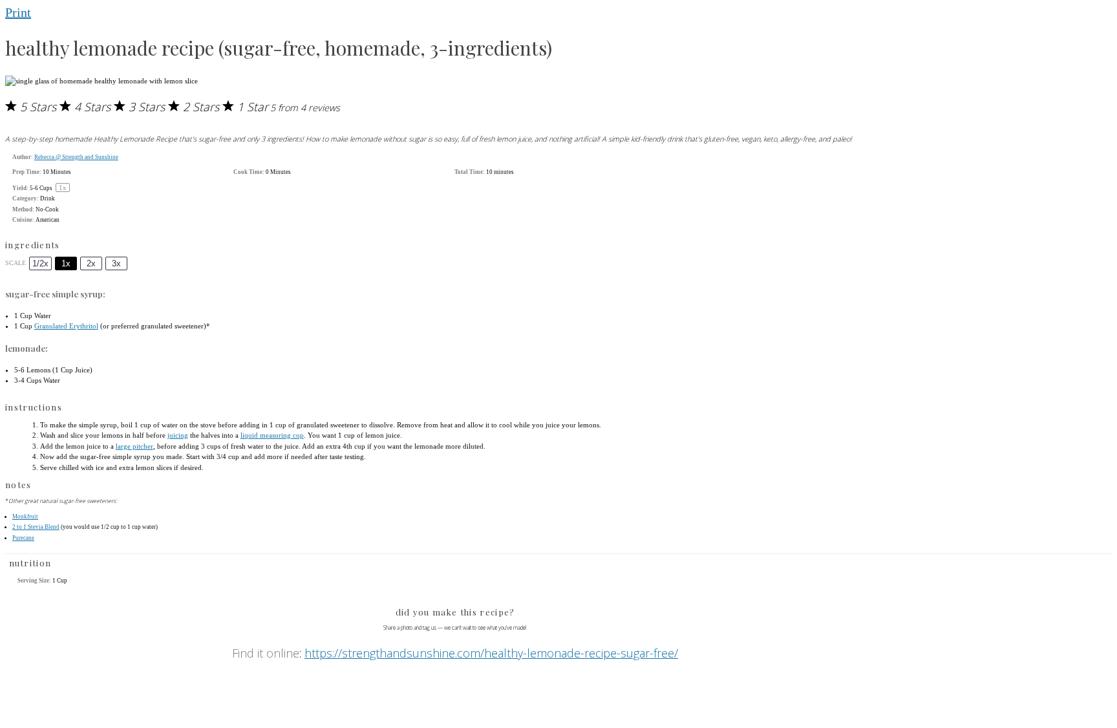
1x (65, 263)
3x (116, 263)
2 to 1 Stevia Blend (35, 527)
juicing (177, 435)
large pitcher (134, 446)
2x (91, 263)
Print (18, 12)
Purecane (23, 538)
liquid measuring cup (272, 435)
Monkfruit (25, 516)
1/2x (40, 263)
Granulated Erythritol (66, 326)
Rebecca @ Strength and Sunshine (76, 157)
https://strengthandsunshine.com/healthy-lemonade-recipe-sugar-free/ (491, 653)
